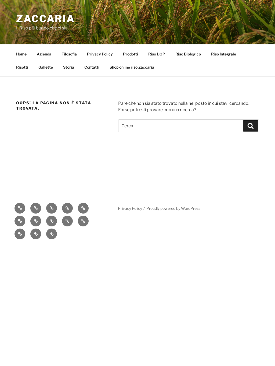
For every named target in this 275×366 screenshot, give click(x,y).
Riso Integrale (223, 54)
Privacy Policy (100, 54)
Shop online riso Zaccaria (132, 67)
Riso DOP (156, 54)
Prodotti (130, 54)
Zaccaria (45, 19)
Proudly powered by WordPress (173, 208)
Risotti (22, 67)
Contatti (91, 67)
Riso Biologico (188, 54)
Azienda (44, 54)
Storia (68, 67)
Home (21, 54)
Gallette (45, 67)
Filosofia (69, 54)
